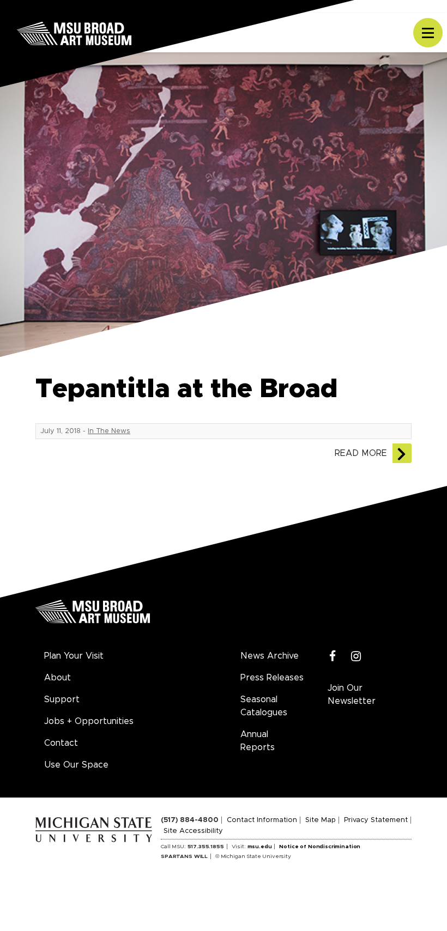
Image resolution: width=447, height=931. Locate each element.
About (57, 677)
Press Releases (272, 677)
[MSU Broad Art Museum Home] (92, 615)
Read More (361, 453)
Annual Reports (257, 741)
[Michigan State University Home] (98, 828)
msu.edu (259, 846)
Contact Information (262, 820)
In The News (109, 431)
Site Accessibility (193, 831)
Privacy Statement (376, 820)
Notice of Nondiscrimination (319, 846)
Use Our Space (76, 764)
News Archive (269, 656)
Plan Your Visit (74, 656)
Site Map (320, 820)
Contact (61, 743)
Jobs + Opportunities (89, 721)
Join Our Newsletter (352, 694)
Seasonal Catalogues (263, 706)
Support (62, 699)
